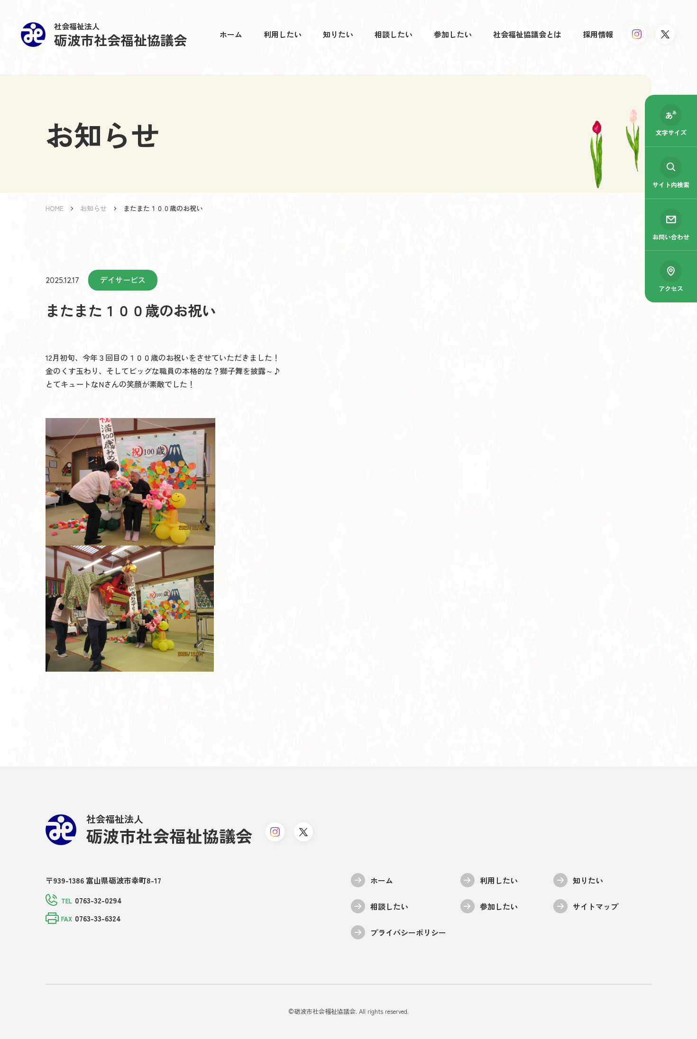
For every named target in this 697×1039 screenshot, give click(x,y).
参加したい (453, 34)
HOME (55, 208)
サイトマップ (595, 906)
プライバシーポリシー (408, 932)
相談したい (394, 34)
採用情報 (598, 34)
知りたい (338, 34)
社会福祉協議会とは (527, 34)
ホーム (231, 34)
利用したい (283, 34)
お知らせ (93, 208)
